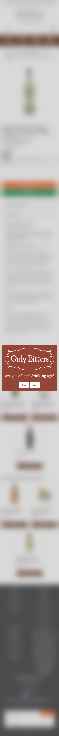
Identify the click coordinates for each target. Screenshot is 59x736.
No (24, 385)
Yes (35, 385)
